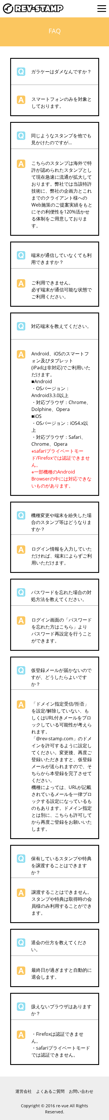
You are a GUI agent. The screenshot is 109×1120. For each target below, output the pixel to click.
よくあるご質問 (50, 1091)
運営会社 (23, 1091)
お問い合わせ (81, 1091)
